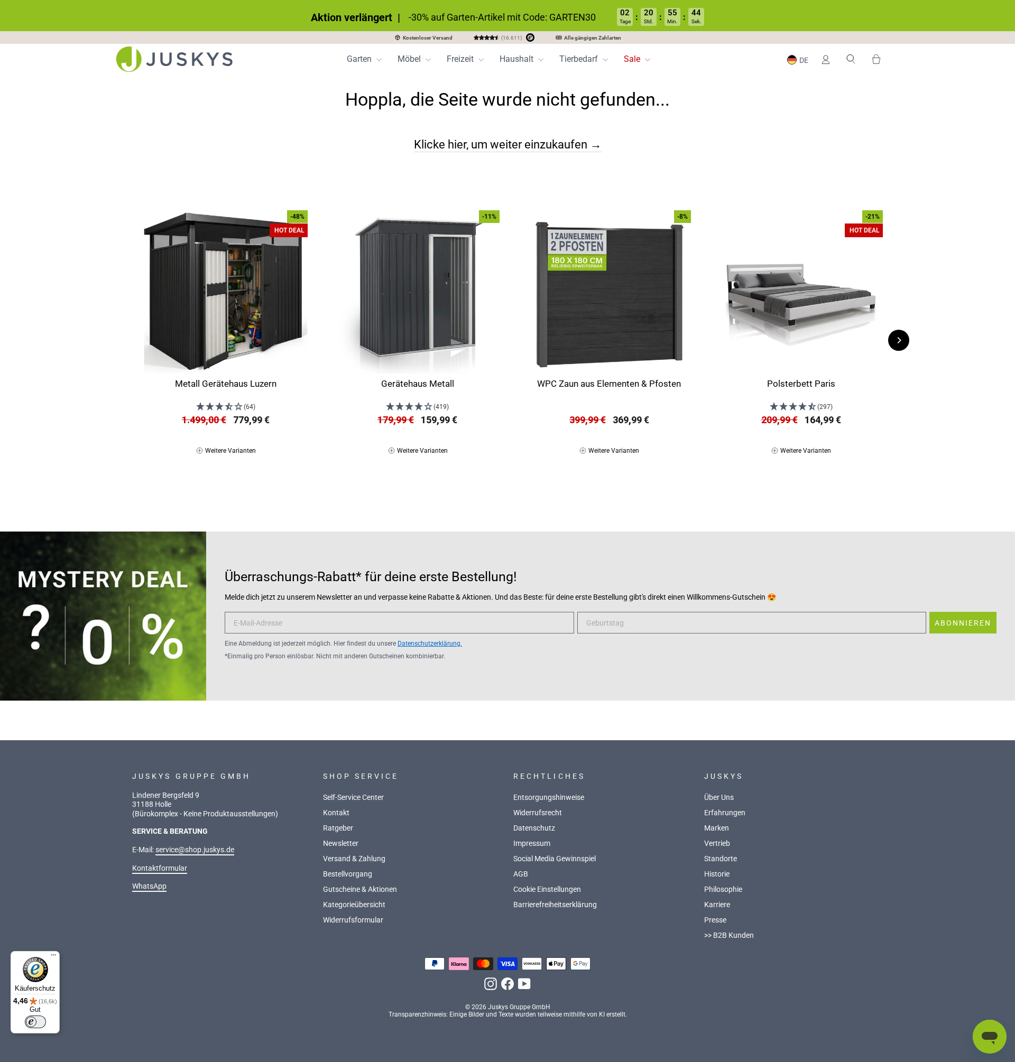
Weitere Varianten (230, 450)
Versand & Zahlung (354, 858)
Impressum (531, 843)
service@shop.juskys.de (194, 849)
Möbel (410, 59)
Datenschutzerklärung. (430, 643)
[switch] (35, 1022)
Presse (715, 920)
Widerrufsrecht (537, 812)
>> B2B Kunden (729, 935)
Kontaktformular (159, 868)
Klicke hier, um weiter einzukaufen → (508, 144)
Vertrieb (717, 843)
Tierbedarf (579, 59)
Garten (360, 59)
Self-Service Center (353, 797)
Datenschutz (534, 828)
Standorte (720, 858)
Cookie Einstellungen (547, 889)
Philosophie (723, 889)
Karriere (717, 904)
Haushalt (518, 59)
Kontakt (336, 812)
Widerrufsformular (353, 920)
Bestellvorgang (347, 874)
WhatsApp (149, 886)
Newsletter (340, 843)
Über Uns (719, 797)
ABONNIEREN (963, 623)
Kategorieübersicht (354, 904)
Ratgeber (338, 828)
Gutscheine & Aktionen (360, 889)
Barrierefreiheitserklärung (555, 904)
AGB (520, 874)
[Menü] (53, 957)
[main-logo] (174, 59)
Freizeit (461, 59)
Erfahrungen (724, 812)
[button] (799, 59)
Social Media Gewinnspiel (554, 858)
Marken (716, 828)
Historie (717, 874)
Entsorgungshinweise (548, 797)
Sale (633, 59)
